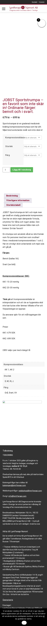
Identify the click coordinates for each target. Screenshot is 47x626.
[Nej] (43, 617)
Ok (24, 623)
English (41, 2)
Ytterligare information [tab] (17, 200)
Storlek (9, 146)
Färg (7, 155)
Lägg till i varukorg (22, 170)
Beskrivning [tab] (12, 195)
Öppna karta (8, 600)
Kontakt (34, 2)
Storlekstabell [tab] (13, 205)
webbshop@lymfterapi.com (30, 491)
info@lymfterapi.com (17, 496)
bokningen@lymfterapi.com (14, 485)
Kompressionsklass (13, 137)
